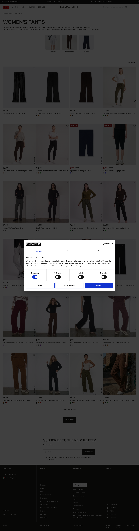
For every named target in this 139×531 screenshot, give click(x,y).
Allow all (99, 285)
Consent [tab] (39, 251)
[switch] (58, 277)
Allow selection (69, 285)
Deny (40, 285)
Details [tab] (69, 251)
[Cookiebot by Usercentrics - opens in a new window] (104, 244)
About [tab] (100, 251)
